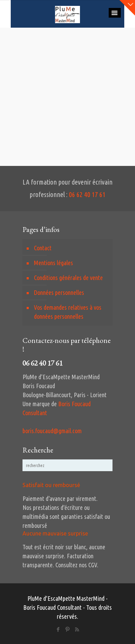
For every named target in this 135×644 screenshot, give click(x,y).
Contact (43, 247)
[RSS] (77, 629)
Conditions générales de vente (68, 277)
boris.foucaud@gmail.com (52, 430)
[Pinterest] (67, 629)
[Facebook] (58, 629)
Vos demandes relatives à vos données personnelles (67, 312)
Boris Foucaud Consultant (52, 607)
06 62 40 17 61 (87, 194)
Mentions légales (53, 262)
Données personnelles (59, 292)
